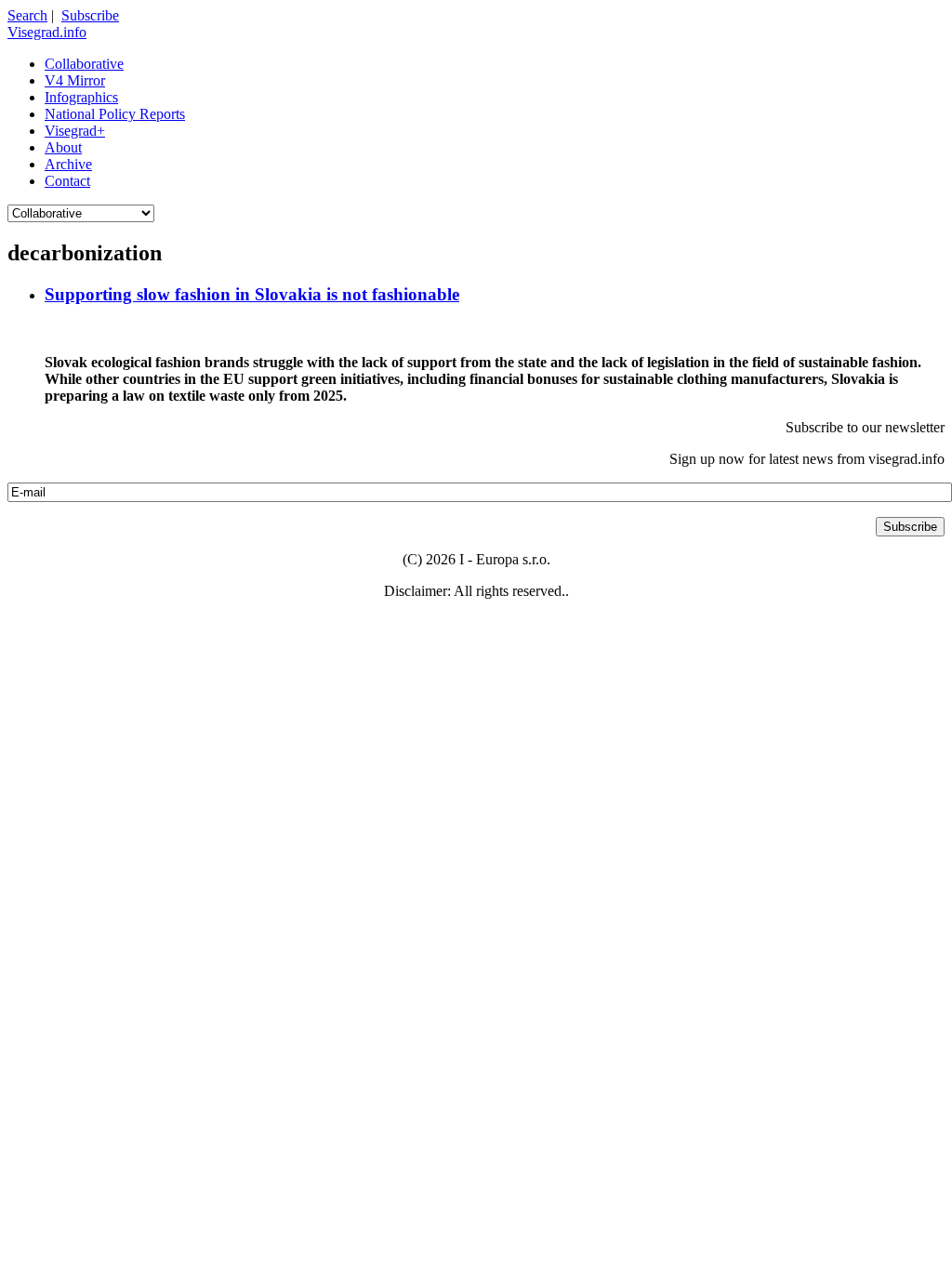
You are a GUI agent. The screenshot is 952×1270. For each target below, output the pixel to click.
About (63, 147)
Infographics (81, 97)
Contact (67, 181)
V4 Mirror (75, 80)
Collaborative (84, 64)
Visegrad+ (75, 131)
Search (27, 15)
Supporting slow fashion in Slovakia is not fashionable (252, 294)
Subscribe (90, 15)
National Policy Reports (115, 114)
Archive (68, 164)
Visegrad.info (46, 32)
